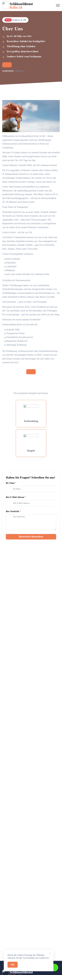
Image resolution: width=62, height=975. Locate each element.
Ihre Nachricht (12, 511)
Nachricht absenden (31, 536)
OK (12, 964)
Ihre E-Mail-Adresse (15, 497)
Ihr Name (10, 483)
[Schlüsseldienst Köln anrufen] (7, 64)
